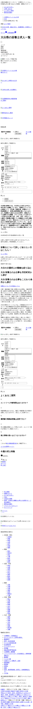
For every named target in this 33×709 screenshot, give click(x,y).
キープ (4, 32)
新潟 (8, 565)
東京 (8, 551)
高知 (8, 613)
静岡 (8, 579)
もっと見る (4, 232)
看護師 (6, 657)
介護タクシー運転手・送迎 (12, 660)
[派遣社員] (10, 163)
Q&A (5, 497)
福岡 (8, 617)
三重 (8, 595)
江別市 (3, 691)
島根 (8, 604)
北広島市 (7, 691)
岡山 (8, 599)
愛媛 (8, 609)
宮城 (8, 545)
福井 (8, 574)
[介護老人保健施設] (11, 168)
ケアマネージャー (9, 646)
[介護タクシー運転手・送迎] (18, 153)
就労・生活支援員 (9, 641)
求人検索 (6, 491)
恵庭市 (13, 691)
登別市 (13, 702)
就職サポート (8, 493)
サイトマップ (8, 507)
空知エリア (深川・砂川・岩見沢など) (12, 693)
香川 (8, 608)
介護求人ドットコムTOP (11, 17)
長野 (8, 569)
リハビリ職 (7, 659)
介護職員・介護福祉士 (11, 635)
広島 (8, 601)
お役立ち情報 (8, 498)
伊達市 (17, 702)
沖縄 (8, 629)
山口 (8, 606)
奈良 (8, 592)
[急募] (11, 174)
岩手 (8, 544)
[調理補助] (18, 155)
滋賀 (8, 590)
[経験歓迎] (11, 179)
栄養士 (6, 666)
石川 (8, 571)
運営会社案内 (8, 12)
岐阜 (8, 576)
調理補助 (6, 662)
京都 (8, 586)
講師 (5, 668)
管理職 (6, 648)
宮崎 (8, 626)
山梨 (8, 567)
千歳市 (17, 691)
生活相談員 (7, 644)
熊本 (8, 624)
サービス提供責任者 (10, 643)
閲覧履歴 (12, 32)
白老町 (22, 702)
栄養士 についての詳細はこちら (10, 286)
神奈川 (9, 553)
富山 (8, 572)
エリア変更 (7, 24)
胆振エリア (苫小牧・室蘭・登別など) (20, 700)
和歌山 (9, 593)
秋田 (8, 540)
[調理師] (18, 156)
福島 (8, 547)
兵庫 (8, 588)
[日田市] (8, 151)
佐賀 (8, 618)
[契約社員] (10, 161)
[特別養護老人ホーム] (11, 166)
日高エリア (4, 705)
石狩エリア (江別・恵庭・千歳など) (17, 689)
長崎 (8, 620)
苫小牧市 (3, 702)
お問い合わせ (8, 9)
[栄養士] (18, 158)
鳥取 (8, 602)
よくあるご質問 (9, 10)
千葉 (8, 556)
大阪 (8, 584)
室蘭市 (8, 702)
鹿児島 (9, 627)
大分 (5, 19)
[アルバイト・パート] (10, 165)
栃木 (8, 558)
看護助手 (6, 639)
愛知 (8, 578)
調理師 (6, 664)
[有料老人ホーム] (11, 170)
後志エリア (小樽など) (14, 705)
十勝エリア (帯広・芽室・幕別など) (18, 696)
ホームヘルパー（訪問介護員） (13, 637)
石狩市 (22, 691)
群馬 (8, 562)
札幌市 (3, 689)
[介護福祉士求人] (11, 176)
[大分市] (8, 146)
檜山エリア (17, 707)
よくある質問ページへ (7, 446)
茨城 (8, 560)
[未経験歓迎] (11, 177)
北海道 (9, 537)
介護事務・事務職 (9, 652)
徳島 (8, 611)
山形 (8, 542)
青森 (8, 538)
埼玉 (8, 554)
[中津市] (8, 150)
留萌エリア (20, 694)
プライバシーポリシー (11, 506)
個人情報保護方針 (11, 443)
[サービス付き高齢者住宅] (11, 171)
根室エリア (8, 698)
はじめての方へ (9, 7)
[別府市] (8, 148)
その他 (6, 673)
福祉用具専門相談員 (10, 650)
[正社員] (10, 160)
